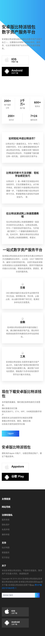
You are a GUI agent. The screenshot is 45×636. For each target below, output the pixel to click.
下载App (10, 434)
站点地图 (5, 547)
